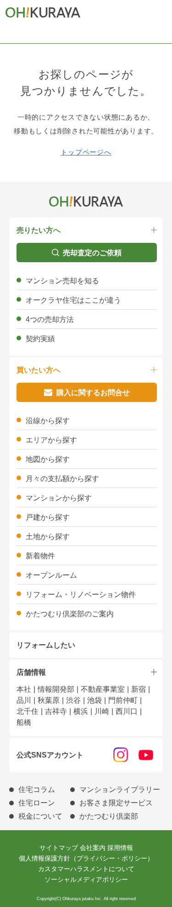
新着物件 (40, 556)
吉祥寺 (56, 711)
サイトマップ (58, 847)
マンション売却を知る (62, 281)
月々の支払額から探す (62, 478)
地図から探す (48, 459)
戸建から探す (48, 517)
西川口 (127, 711)
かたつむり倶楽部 (108, 816)
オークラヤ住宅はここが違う (73, 300)
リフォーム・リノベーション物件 (81, 594)
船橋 (24, 722)
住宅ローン (36, 803)
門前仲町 (123, 700)
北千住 (28, 711)
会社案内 (92, 847)
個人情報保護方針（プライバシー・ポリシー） (86, 858)
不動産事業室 (103, 689)
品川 (24, 700)
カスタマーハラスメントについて (86, 869)
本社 (24, 689)
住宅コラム (36, 789)
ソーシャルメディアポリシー (86, 879)
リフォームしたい (46, 645)
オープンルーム (51, 575)
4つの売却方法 (50, 319)
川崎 (101, 711)
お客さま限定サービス (116, 803)
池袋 (94, 700)
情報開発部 (56, 689)
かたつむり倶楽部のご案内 (70, 614)
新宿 (138, 689)
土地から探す (48, 536)
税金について (40, 816)
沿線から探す (48, 421)
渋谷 (73, 700)
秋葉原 (49, 700)
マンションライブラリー (119, 789)
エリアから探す (51, 440)
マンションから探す (59, 498)
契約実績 (40, 339)
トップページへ (86, 152)
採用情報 (120, 847)
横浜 (80, 711)
